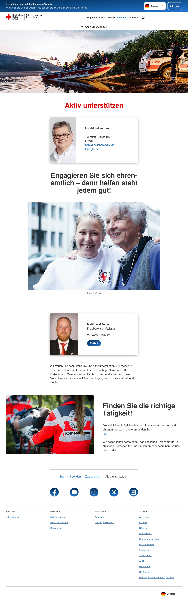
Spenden (121, 17)
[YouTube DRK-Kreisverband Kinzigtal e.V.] (74, 492)
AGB (141, 561)
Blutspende (56, 528)
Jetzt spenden (13, 517)
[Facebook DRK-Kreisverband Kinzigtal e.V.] (54, 492)
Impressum (144, 550)
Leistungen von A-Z (104, 522)
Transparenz (145, 555)
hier (105, 433)
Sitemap (143, 528)
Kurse (102, 17)
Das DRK (133, 17)
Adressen (144, 517)
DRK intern (144, 572)
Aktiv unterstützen (59, 522)
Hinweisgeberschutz (149, 539)
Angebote (91, 17)
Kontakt (143, 522)
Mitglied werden (58, 517)
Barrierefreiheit (146, 544)
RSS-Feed (144, 566)
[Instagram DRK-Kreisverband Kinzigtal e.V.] (94, 492)
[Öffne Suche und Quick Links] (143, 17)
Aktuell (111, 17)
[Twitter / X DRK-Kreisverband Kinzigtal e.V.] (113, 492)
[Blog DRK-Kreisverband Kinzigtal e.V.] (133, 492)
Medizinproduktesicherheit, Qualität (156, 577)
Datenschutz (145, 533)
